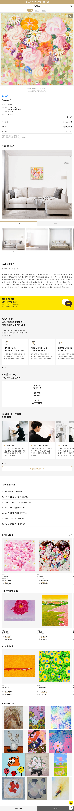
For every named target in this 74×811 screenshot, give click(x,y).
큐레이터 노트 (6, 269)
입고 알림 (18, 808)
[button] (2, 367)
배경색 (56, 223)
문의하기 (55, 808)
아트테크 (37, 10)
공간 (18, 224)
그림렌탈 (30, 10)
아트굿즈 (44, 10)
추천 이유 (15, 269)
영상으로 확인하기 (35, 469)
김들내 (10, 104)
